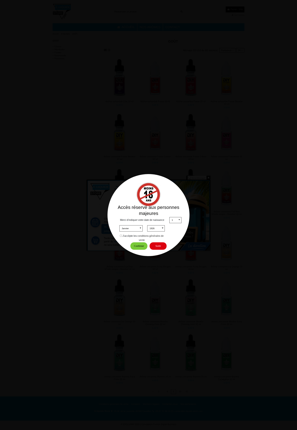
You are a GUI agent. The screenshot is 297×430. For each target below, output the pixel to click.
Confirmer (139, 246)
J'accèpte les (130, 236)
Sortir (158, 246)
